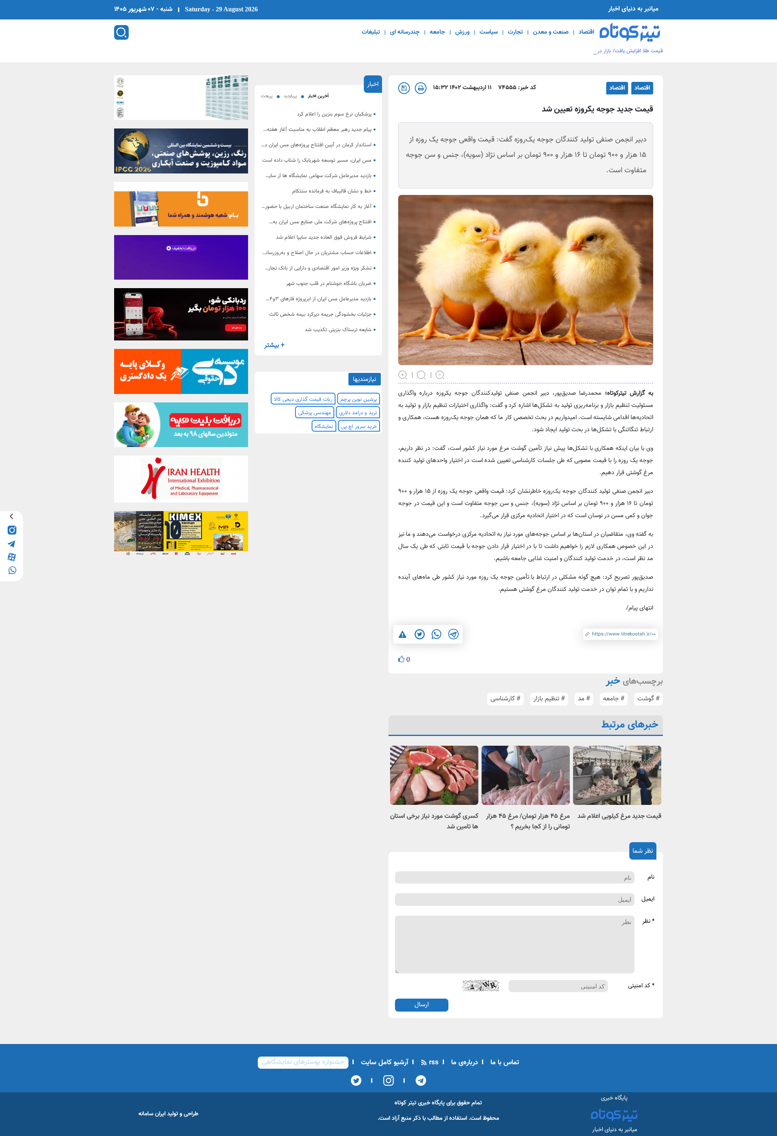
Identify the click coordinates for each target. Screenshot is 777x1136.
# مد (584, 699)
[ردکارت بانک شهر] (181, 316)
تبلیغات (371, 32)
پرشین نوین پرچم (358, 400)
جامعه (437, 32)
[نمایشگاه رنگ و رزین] (181, 153)
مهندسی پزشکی (314, 413)
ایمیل (647, 899)
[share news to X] (419, 634)
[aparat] (11, 556)
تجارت (515, 32)
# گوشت (648, 699)
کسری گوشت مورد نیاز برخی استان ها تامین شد (434, 821)
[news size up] (403, 374)
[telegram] (11, 543)
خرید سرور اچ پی (359, 427)
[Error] (402, 634)
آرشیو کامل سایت (383, 1062)
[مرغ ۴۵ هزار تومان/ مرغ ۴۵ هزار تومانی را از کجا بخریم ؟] (526, 775)
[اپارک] (181, 427)
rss (433, 1062)
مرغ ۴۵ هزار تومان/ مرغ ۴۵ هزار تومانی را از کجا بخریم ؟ (528, 821)
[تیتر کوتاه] (630, 32)
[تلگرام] (418, 1080)
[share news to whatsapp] (436, 634)
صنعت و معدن (551, 32)
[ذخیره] (404, 88)
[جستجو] (121, 32)
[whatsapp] (11, 570)
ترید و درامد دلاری (358, 413)
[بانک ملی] (181, 206)
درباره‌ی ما (463, 1062)
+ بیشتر (274, 345)
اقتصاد (586, 32)
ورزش (462, 32)
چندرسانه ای (405, 32)
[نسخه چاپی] (421, 88)
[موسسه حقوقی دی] (181, 374)
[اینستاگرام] (386, 1080)
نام (651, 877)
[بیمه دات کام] (181, 259)
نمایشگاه (324, 427)
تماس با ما (503, 1062)
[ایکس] (356, 1080)
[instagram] (11, 529)
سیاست (489, 32)
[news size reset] (422, 374)
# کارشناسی (505, 699)
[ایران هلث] (181, 481)
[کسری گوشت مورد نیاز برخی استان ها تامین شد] (434, 775)
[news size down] (440, 374)
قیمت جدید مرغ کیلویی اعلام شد (619, 816)
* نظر (648, 921)
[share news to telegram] (453, 634)
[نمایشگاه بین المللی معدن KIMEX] (181, 536)
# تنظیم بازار (549, 699)
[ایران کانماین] (181, 100)
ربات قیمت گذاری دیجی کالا (303, 400)
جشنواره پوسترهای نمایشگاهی (303, 1062)
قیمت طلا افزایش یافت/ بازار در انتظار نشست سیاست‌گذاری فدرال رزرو (588, 51)
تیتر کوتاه (405, 1103)
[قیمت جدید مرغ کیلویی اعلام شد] (617, 775)
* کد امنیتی (641, 986)
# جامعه (613, 699)
